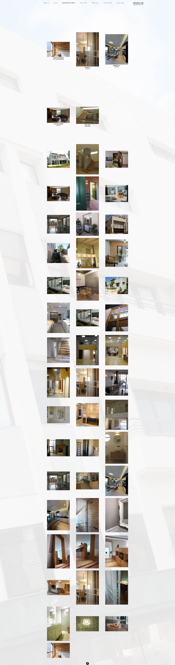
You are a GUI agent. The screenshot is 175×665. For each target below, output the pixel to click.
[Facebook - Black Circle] (87, 663)
